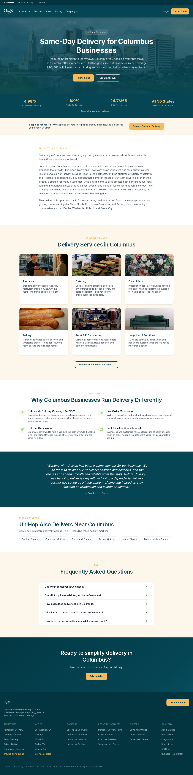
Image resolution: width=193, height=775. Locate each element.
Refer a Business (138, 734)
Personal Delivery (25, 2)
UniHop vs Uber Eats (77, 734)
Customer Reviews (107, 739)
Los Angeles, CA (43, 729)
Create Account (108, 78)
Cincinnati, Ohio (55, 539)
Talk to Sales (180, 11)
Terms (49, 766)
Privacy (40, 766)
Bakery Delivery (12, 744)
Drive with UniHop (139, 729)
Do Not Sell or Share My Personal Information (84, 766)
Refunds (58, 766)
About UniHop (168, 729)
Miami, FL (39, 739)
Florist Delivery (11, 739)
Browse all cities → (44, 754)
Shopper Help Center (109, 744)
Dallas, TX (40, 744)
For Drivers (42, 2)
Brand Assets (167, 744)
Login (166, 11)
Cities (49, 11)
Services (38, 11)
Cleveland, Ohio (82, 539)
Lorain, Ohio (129, 539)
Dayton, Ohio (106, 539)
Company (70, 11)
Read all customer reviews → (96, 111)
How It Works (168, 734)
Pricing (58, 11)
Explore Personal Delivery (146, 126)
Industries (23, 11)
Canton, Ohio (30, 539)
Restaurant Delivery (13, 729)
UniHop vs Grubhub (76, 744)
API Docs (165, 749)
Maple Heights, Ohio (156, 539)
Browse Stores (105, 734)
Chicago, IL (40, 734)
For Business (8, 2)
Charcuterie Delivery (14, 749)
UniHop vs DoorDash (77, 729)
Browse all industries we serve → (96, 364)
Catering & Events (12, 734)
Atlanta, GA (40, 749)
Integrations (167, 739)
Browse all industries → (15, 754)
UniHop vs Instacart (76, 739)
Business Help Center (172, 754)
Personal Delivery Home (110, 729)
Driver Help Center (139, 739)
